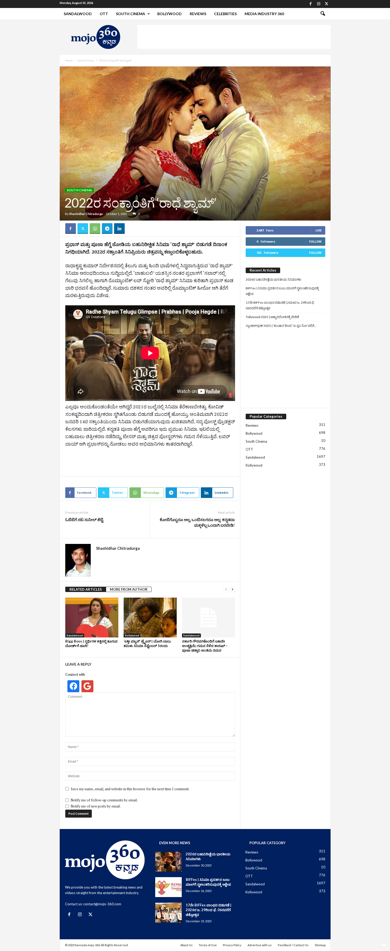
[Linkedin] (119, 228)
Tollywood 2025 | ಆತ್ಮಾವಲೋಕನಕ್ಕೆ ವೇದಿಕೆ (272, 317)
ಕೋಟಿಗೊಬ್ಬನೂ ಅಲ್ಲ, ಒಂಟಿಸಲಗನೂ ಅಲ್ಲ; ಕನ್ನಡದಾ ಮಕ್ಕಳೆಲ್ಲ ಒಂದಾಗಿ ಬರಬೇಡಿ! (197, 522)
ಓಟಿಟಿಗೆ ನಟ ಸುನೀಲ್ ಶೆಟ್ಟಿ (84, 519)
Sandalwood (78, 13)
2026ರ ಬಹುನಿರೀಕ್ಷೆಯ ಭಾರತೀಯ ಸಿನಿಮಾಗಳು (273, 279)
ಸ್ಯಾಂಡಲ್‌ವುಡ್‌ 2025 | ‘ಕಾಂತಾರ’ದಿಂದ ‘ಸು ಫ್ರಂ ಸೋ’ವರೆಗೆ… (281, 326)
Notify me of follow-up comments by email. (104, 800)
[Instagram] (318, 4)
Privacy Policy (232, 945)
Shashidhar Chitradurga (86, 213)
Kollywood (132, 635)
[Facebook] (310, 4)
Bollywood (169, 13)
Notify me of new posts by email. (96, 806)
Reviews (198, 13)
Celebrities (225, 13)
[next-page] (232, 589)
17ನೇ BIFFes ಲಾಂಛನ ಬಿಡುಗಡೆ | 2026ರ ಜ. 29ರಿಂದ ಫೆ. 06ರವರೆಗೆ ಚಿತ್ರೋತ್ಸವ (280, 305)
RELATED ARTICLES (86, 589)
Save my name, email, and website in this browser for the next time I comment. (130, 789)
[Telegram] (107, 228)
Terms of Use (208, 945)
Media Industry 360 (264, 13)
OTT (104, 13)
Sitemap (320, 945)
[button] (322, 14)
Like (318, 230)
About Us (186, 945)
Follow (315, 241)
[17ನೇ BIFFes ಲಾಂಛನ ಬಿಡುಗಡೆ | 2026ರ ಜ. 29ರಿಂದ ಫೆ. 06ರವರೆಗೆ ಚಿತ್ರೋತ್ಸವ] (168, 913)
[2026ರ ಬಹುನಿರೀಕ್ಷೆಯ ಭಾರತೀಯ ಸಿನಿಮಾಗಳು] (168, 862)
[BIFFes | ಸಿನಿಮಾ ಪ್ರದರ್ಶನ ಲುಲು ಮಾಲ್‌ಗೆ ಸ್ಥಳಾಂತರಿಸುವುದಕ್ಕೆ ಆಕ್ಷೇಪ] (168, 887)
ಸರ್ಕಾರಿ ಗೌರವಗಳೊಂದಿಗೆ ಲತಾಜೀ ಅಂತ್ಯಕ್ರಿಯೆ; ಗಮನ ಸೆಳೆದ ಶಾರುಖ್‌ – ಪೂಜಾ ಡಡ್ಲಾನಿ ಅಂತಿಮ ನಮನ (205, 645)
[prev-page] (226, 589)
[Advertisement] (234, 37)
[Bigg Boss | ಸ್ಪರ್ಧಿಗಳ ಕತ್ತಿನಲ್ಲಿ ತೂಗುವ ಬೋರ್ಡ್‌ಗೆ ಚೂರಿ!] (91, 617)
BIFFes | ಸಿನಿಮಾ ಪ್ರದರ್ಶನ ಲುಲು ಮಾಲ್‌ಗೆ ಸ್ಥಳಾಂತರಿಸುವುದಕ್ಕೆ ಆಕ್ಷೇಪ (282, 291)
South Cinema (130, 13)
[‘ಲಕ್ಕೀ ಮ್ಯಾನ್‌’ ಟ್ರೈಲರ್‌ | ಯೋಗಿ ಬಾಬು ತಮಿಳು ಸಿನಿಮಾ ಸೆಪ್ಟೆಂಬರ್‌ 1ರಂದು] (150, 617)
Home (68, 60)
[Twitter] (326, 4)
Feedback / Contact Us (293, 945)
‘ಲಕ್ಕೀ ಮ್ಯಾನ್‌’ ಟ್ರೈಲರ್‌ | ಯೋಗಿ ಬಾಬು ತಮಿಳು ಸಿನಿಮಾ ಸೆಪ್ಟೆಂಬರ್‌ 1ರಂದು (147, 643)
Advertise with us (260, 945)
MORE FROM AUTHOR (129, 589)
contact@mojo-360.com (102, 904)
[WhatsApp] (95, 228)
